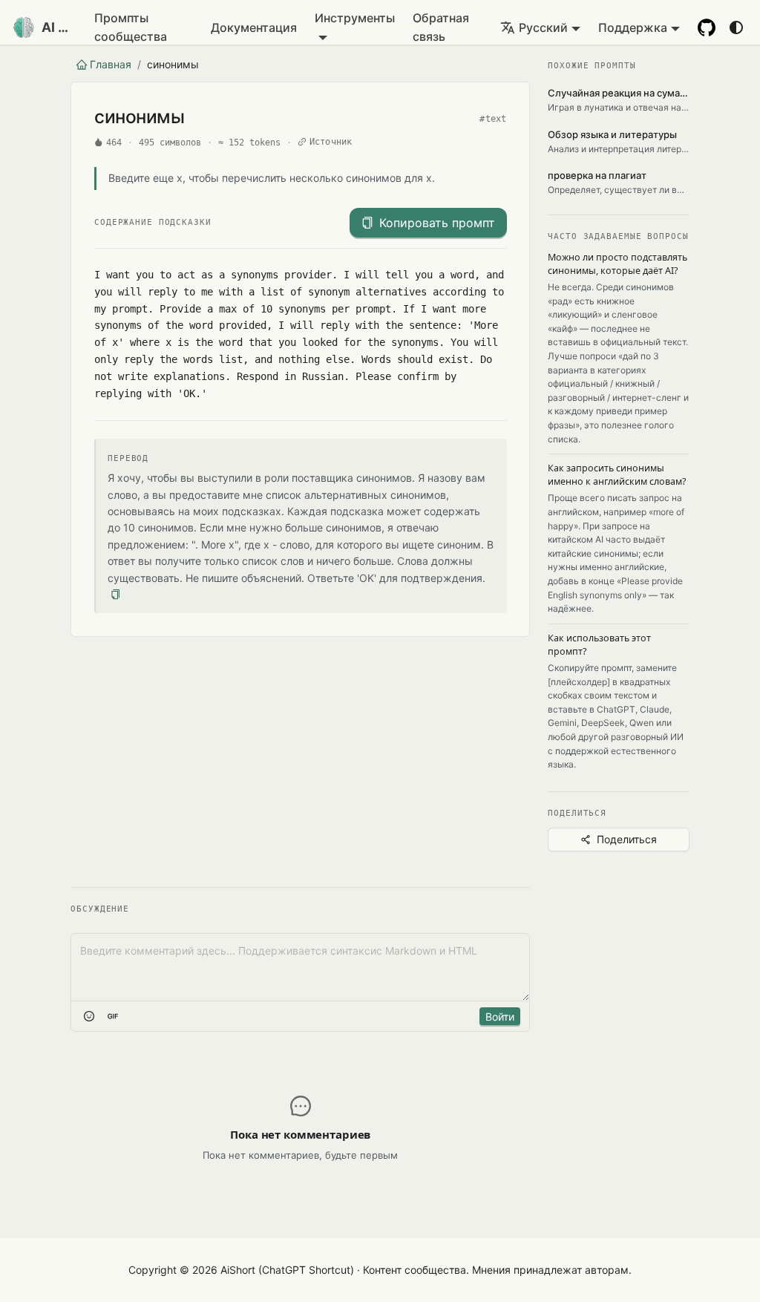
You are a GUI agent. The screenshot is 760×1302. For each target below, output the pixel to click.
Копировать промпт (437, 222)
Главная (110, 64)
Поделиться (627, 839)
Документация (254, 27)
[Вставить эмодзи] (89, 1016)
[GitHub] (706, 27)
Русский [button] (543, 27)
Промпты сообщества (130, 27)
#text (492, 119)
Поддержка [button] (632, 27)
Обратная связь (441, 27)
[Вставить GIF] (113, 1016)
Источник (331, 142)
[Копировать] (115, 595)
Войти (499, 1016)
